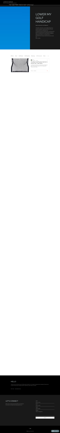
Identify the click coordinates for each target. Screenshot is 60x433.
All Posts (12, 55)
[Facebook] (29, 428)
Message (37, 410)
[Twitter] (30, 428)
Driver (16, 55)
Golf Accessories (39, 55)
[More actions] (47, 60)
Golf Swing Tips (27, 55)
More (44, 55)
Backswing (33, 55)
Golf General (21, 55)
